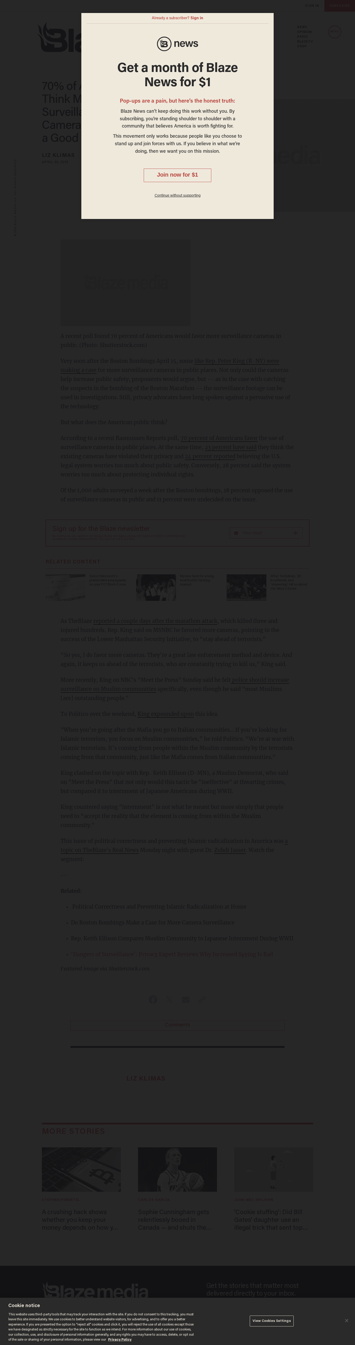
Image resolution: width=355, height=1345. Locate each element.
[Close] (346, 1320)
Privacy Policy (120, 1339)
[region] (177, 1321)
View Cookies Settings (272, 1321)
